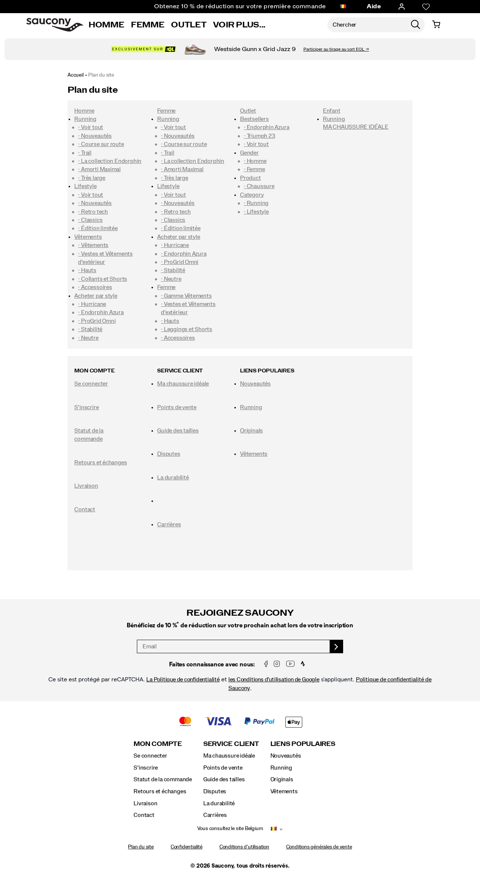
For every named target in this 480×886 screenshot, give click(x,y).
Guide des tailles (177, 431)
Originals (251, 431)
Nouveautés (255, 384)
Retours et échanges (100, 463)
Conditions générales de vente (319, 847)
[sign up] (336, 646)
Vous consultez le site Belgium (230, 828)
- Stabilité (90, 329)
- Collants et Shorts (102, 279)
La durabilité (173, 478)
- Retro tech (93, 212)
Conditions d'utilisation (244, 847)
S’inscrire (86, 407)
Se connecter (91, 384)
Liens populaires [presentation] (267, 371)
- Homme (255, 161)
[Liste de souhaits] (426, 7)
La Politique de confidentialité (183, 680)
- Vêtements (93, 245)
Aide (374, 6)
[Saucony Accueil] (54, 25)
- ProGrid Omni (97, 321)
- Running (256, 203)
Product (250, 178)
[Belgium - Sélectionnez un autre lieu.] (343, 7)
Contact (84, 509)
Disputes (168, 454)
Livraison (86, 486)
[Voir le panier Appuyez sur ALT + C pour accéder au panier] (436, 24)
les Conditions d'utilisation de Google (274, 680)
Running (85, 119)
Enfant (331, 111)
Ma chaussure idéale (183, 384)
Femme (147, 25)
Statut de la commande (163, 779)
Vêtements (88, 237)
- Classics (90, 220)
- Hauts (87, 270)
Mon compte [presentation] (94, 371)
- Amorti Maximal (99, 169)
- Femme (254, 169)
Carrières (169, 524)
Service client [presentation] (180, 371)
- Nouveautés (94, 136)
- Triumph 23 (259, 136)
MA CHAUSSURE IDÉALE (355, 127)
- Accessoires (95, 287)
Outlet (188, 25)
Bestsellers (254, 119)
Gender (249, 153)
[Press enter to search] (415, 24)
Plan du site (101, 75)
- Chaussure (259, 186)
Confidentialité (186, 847)
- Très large (91, 178)
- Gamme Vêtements (186, 296)
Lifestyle (85, 186)
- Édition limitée (97, 228)
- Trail (85, 153)
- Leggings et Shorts (186, 329)
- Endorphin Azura (100, 312)
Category (252, 195)
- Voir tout (90, 127)
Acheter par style (95, 296)
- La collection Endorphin (109, 161)
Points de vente (176, 407)
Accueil (76, 75)
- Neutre (88, 338)
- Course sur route (101, 144)
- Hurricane (92, 304)
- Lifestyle (256, 212)
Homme (106, 25)
